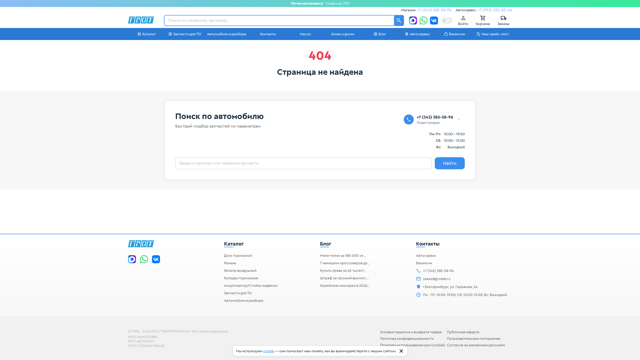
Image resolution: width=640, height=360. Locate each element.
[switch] (447, 20)
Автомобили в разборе (243, 300)
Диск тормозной (238, 255)
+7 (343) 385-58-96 (434, 9)
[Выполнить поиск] (399, 20)
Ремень (230, 263)
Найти (449, 163)
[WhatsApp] (424, 20)
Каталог (234, 243)
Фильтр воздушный (240, 270)
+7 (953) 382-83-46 (495, 9)
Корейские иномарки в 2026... (345, 285)
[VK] (434, 20)
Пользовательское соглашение (473, 338)
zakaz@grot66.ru (436, 278)
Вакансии (424, 263)
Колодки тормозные (241, 278)
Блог (325, 243)
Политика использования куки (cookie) (412, 345)
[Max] (413, 20)
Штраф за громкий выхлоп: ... (344, 278)
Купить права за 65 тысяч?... (343, 270)
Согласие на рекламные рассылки (476, 345)
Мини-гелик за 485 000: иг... (343, 255)
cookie (268, 351)
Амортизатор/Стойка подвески (251, 285)
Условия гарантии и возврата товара (411, 332)
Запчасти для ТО (238, 293)
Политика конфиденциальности (407, 338)
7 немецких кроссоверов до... (345, 263)
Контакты (428, 243)
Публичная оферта (463, 332)
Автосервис (426, 255)
